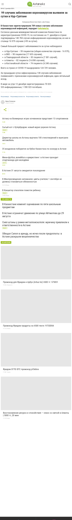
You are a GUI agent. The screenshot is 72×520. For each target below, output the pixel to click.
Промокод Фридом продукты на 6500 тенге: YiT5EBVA (28, 325)
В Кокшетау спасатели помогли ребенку (21, 190)
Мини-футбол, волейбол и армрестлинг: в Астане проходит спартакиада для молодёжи (30, 158)
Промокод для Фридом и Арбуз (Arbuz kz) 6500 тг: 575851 (30, 282)
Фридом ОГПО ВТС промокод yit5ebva (21, 369)
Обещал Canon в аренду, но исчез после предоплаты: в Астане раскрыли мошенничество (32, 235)
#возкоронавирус (45, 96)
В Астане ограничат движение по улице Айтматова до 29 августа (33, 215)
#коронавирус (5, 96)
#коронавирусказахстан (17, 96)
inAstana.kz (43, 28)
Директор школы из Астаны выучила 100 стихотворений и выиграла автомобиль (35, 139)
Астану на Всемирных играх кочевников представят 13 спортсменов (35, 118)
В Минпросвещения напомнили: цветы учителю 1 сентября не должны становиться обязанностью (32, 180)
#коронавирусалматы (32, 96)
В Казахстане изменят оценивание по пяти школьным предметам (31, 206)
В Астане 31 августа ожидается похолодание (23, 170)
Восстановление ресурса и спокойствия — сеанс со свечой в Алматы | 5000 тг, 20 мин (36, 414)
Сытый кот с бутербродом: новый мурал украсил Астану (29, 127)
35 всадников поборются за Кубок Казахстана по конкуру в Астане (34, 149)
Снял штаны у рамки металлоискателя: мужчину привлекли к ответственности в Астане (35, 224)
